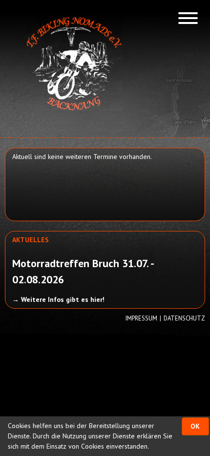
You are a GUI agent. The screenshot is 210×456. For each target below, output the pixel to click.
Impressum (141, 318)
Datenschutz (184, 318)
